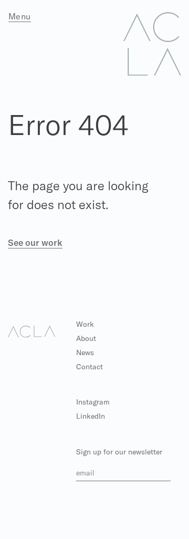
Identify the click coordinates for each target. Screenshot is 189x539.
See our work (35, 242)
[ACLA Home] (152, 42)
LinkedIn (90, 416)
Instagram (93, 402)
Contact (89, 366)
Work (85, 324)
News (85, 352)
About (86, 338)
